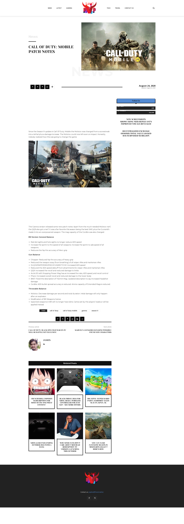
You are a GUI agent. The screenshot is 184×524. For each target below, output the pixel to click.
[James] (35, 344)
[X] (37, 87)
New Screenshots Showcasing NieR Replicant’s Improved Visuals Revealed (136, 121)
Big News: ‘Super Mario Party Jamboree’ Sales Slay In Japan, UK (98, 401)
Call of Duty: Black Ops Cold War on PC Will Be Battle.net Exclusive (47, 331)
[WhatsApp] (47, 87)
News (33, 36)
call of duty (54, 311)
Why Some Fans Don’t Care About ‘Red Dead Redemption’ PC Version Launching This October (70, 447)
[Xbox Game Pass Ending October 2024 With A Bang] (42, 426)
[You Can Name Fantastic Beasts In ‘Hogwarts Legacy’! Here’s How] (98, 426)
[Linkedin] (77, 319)
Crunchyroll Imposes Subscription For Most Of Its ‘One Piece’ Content (41, 402)
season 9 (95, 311)
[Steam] (47, 343)
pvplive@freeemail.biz (96, 492)
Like (153, 108)
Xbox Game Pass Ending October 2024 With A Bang (42, 445)
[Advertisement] (70, 114)
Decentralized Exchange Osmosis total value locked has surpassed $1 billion (136, 133)
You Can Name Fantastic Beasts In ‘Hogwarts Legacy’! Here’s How (98, 446)
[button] (153, 8)
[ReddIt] (82, 319)
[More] (52, 87)
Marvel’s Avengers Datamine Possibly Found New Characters (93, 331)
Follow (151, 112)
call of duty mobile (70, 311)
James (46, 340)
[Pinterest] (42, 87)
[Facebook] (32, 87)
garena (84, 311)
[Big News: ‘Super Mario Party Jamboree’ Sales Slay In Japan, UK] (98, 381)
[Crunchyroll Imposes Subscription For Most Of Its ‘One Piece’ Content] (42, 381)
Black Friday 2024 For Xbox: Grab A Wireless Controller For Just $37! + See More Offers (70, 402)
